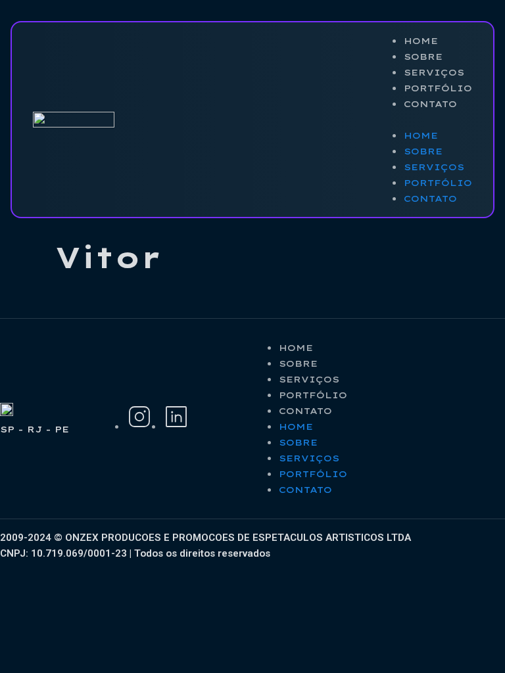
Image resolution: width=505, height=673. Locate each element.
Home (421, 40)
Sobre (423, 56)
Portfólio (438, 88)
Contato (430, 104)
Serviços (434, 72)
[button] (424, 120)
